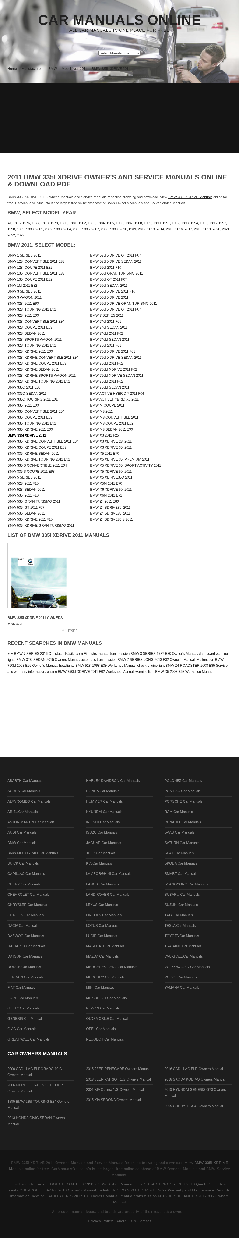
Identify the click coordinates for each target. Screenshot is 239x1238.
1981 (73, 223)
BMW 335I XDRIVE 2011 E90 (30, 429)
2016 (179, 229)
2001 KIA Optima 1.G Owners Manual (115, 1089)
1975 (17, 223)
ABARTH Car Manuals (24, 781)
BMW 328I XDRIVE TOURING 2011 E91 (38, 381)
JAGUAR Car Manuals (103, 843)
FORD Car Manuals (22, 998)
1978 (45, 223)
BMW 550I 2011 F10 (105, 267)
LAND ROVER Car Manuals (108, 894)
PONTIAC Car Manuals (183, 791)
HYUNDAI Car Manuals (104, 812)
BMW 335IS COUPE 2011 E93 (31, 471)
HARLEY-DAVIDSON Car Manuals (113, 781)
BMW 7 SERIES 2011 (106, 315)
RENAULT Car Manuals (183, 822)
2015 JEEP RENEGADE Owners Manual (117, 1069)
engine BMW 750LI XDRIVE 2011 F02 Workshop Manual (90, 671)
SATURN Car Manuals (182, 843)
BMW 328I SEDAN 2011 (26, 333)
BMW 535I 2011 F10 (23, 495)
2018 (197, 229)
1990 (157, 223)
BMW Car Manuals (22, 843)
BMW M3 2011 (101, 411)
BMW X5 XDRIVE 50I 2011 (111, 471)
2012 (141, 229)
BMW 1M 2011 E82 (22, 285)
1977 (35, 223)
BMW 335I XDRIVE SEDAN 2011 (33, 453)
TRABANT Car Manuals (183, 946)
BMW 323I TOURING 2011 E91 (31, 309)
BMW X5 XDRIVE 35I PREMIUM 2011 (119, 459)
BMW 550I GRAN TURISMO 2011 (116, 273)
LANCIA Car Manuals (102, 884)
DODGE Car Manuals (24, 967)
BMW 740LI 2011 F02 (106, 333)
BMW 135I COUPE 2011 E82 (29, 279)
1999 (20, 229)
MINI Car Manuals (100, 987)
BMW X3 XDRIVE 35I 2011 (111, 447)
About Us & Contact (133, 1221)
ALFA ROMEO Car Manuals (29, 801)
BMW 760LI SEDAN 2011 (109, 387)
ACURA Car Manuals (23, 791)
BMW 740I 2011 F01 (105, 321)
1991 (166, 223)
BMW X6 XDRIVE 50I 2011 (111, 489)
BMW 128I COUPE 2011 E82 (29, 267)
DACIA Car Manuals (23, 925)
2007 (95, 229)
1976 (26, 223)
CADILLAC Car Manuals (26, 874)
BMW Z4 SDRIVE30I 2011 (110, 507)
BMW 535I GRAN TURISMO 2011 (33, 501)
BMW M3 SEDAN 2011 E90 (111, 429)
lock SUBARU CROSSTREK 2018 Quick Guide (177, 1184)
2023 (20, 235)
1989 (147, 223)
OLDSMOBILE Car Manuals (108, 1018)
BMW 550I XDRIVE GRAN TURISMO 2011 (123, 303)
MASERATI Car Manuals (105, 946)
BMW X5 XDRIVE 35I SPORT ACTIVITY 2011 (125, 465)
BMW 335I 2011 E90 (23, 405)
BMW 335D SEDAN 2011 (26, 393)
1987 (129, 223)
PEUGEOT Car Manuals (105, 1039)
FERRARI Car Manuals (25, 977)
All (9, 223)
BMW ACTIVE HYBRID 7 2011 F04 (117, 393)
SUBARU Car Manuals (182, 894)
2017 (188, 229)
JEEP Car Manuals (101, 853)
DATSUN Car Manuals (24, 956)
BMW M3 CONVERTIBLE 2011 (114, 417)
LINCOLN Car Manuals (104, 915)
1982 (82, 223)
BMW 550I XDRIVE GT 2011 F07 (115, 309)
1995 (203, 223)
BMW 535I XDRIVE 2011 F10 (30, 519)
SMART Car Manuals (181, 874)
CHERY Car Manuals (23, 884)
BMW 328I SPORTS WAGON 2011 (34, 339)
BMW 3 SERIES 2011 (24, 291)
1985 (110, 223)
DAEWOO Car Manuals (25, 936)
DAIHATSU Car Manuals (26, 946)
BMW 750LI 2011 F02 (106, 363)
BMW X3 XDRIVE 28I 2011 (111, 441)
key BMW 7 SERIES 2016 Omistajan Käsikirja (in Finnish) (51, 653)
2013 (151, 229)
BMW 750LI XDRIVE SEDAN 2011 (116, 375)
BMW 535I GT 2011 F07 (25, 507)
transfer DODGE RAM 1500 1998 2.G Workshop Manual (84, 1184)
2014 (160, 229)
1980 (63, 223)
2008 (104, 229)
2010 (123, 229)
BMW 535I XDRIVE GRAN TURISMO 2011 (40, 525)
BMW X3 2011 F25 (104, 435)
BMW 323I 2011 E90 (23, 303)
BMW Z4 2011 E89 (104, 501)
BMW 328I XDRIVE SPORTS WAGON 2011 (41, 375)
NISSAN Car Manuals (103, 1008)
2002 (48, 229)
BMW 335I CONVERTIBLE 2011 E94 (35, 411)
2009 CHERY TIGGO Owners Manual (194, 1106)
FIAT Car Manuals (21, 987)
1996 (213, 223)
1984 (101, 223)
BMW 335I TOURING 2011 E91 (31, 423)
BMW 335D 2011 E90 (23, 387)
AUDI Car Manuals (21, 832)
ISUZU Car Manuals (101, 832)
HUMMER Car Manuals (104, 801)
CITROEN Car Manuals (25, 915)
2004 (67, 229)
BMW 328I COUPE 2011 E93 (29, 327)
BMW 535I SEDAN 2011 (26, 513)
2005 (76, 229)
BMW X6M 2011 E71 (106, 495)
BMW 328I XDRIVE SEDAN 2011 (33, 369)
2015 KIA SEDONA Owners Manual (113, 1100)
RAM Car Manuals (179, 812)
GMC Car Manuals (21, 1029)
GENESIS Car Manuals (25, 1018)
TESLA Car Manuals (180, 925)
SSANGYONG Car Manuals (186, 884)
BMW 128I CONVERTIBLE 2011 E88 (35, 261)
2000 (30, 229)
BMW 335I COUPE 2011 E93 (29, 417)
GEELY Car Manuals (23, 1008)
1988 (138, 223)
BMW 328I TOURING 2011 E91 (31, 345)
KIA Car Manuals (99, 863)
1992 (175, 223)
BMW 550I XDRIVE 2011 (109, 297)
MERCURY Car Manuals (105, 977)
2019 (207, 229)
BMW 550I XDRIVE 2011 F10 (112, 291)
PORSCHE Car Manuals (184, 801)
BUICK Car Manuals (23, 863)
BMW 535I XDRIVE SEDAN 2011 (115, 261)
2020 (216, 229)
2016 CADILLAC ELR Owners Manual (194, 1069)
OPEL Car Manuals (101, 1029)
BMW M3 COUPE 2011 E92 (111, 423)
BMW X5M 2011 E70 (106, 483)
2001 (39, 229)
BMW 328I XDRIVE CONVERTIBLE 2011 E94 (42, 357)
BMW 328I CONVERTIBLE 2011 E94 (35, 321)
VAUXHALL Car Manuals (184, 956)
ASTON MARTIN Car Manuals (31, 822)
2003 (58, 229)
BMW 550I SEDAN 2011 (108, 285)
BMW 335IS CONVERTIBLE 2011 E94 (37, 465)
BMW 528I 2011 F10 (23, 483)
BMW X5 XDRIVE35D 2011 (111, 477)
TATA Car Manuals (179, 915)
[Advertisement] (119, 118)
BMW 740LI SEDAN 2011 (109, 339)
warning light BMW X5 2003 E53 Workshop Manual (174, 671)
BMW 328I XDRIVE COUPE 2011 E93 (36, 363)
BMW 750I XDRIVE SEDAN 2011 (115, 357)
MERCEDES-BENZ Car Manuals (111, 967)
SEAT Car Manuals (179, 853)
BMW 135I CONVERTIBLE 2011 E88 (35, 273)
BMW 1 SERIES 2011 (24, 255)
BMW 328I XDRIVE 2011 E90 (30, 351)
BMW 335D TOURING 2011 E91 (32, 399)
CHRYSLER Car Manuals (27, 905)
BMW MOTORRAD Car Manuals (32, 853)
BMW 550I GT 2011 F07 (108, 279)
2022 (11, 235)
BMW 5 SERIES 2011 (24, 477)
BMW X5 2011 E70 (104, 453)
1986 (119, 223)
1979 (54, 223)
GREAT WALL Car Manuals (28, 1039)
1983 (91, 223)
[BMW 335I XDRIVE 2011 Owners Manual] (38, 575)
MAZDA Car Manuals (102, 956)
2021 (225, 229)
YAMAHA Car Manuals (182, 987)
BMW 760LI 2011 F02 (106, 381)
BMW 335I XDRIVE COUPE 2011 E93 (36, 447)
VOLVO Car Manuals (181, 977)
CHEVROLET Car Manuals (28, 894)
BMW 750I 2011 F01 (105, 345)
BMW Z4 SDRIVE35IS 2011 (111, 519)
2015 (169, 229)
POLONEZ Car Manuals (183, 781)
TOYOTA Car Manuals (182, 936)
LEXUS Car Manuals (102, 905)
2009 (114, 229)
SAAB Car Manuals (179, 832)
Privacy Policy (100, 1221)
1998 (11, 229)
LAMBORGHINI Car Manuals (108, 874)
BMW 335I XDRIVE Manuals (190, 197)
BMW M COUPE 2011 (107, 405)
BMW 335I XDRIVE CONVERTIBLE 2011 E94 (42, 441)
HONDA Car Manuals (102, 791)
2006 (86, 229)
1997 (222, 223)
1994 (194, 223)
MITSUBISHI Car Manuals (106, 998)
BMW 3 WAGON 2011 (24, 297)
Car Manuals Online (119, 20)
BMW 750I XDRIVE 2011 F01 (112, 351)
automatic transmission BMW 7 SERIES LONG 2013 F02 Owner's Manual (138, 660)
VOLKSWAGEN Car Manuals (187, 967)
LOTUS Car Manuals (102, 925)
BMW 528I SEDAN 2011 (26, 489)
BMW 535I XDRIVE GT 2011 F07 (115, 255)
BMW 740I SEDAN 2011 (108, 327)
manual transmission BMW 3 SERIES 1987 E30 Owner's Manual (147, 653)
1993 (185, 223)
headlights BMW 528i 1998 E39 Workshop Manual (97, 665)
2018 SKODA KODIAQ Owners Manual (195, 1079)
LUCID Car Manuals (101, 936)
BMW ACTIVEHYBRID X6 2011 (114, 399)
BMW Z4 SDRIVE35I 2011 (110, 513)
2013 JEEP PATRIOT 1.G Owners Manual (118, 1079)
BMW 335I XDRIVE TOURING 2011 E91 (38, 459)
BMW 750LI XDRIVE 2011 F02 (113, 369)
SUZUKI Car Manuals (181, 905)
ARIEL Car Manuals (22, 812)
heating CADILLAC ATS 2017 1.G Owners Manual (75, 1196)
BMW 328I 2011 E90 (23, 315)
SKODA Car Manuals (181, 863)
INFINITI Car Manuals (103, 822)
